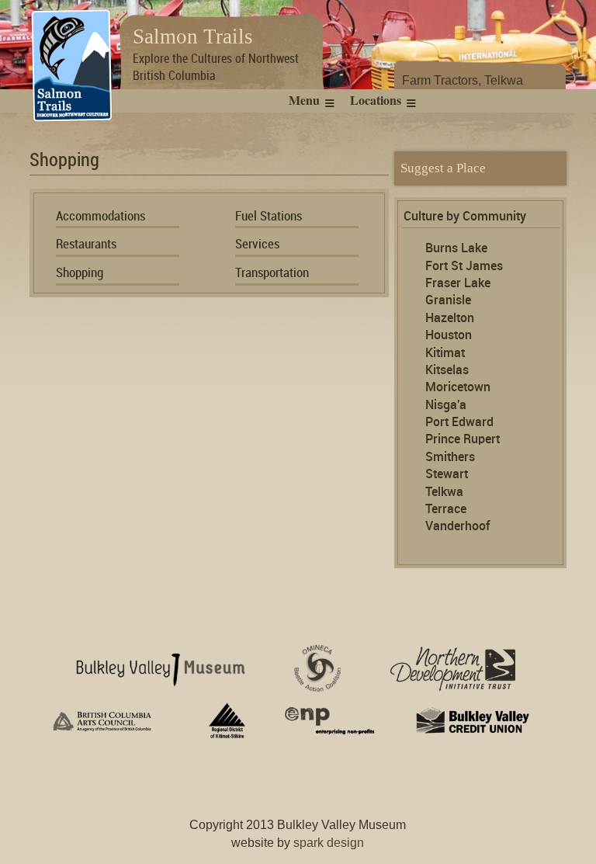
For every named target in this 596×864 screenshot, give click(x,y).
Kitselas (447, 370)
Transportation (272, 273)
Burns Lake (456, 248)
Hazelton (449, 318)
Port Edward (459, 422)
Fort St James (464, 266)
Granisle (448, 300)
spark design (328, 842)
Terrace (445, 509)
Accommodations (100, 217)
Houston (448, 335)
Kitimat (445, 353)
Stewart (446, 474)
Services (257, 245)
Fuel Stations (268, 217)
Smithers (450, 457)
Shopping (79, 273)
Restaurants (86, 245)
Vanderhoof (457, 526)
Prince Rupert (462, 439)
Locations (375, 100)
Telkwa (444, 492)
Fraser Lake (457, 283)
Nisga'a (445, 405)
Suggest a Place (443, 168)
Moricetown (457, 387)
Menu (304, 100)
